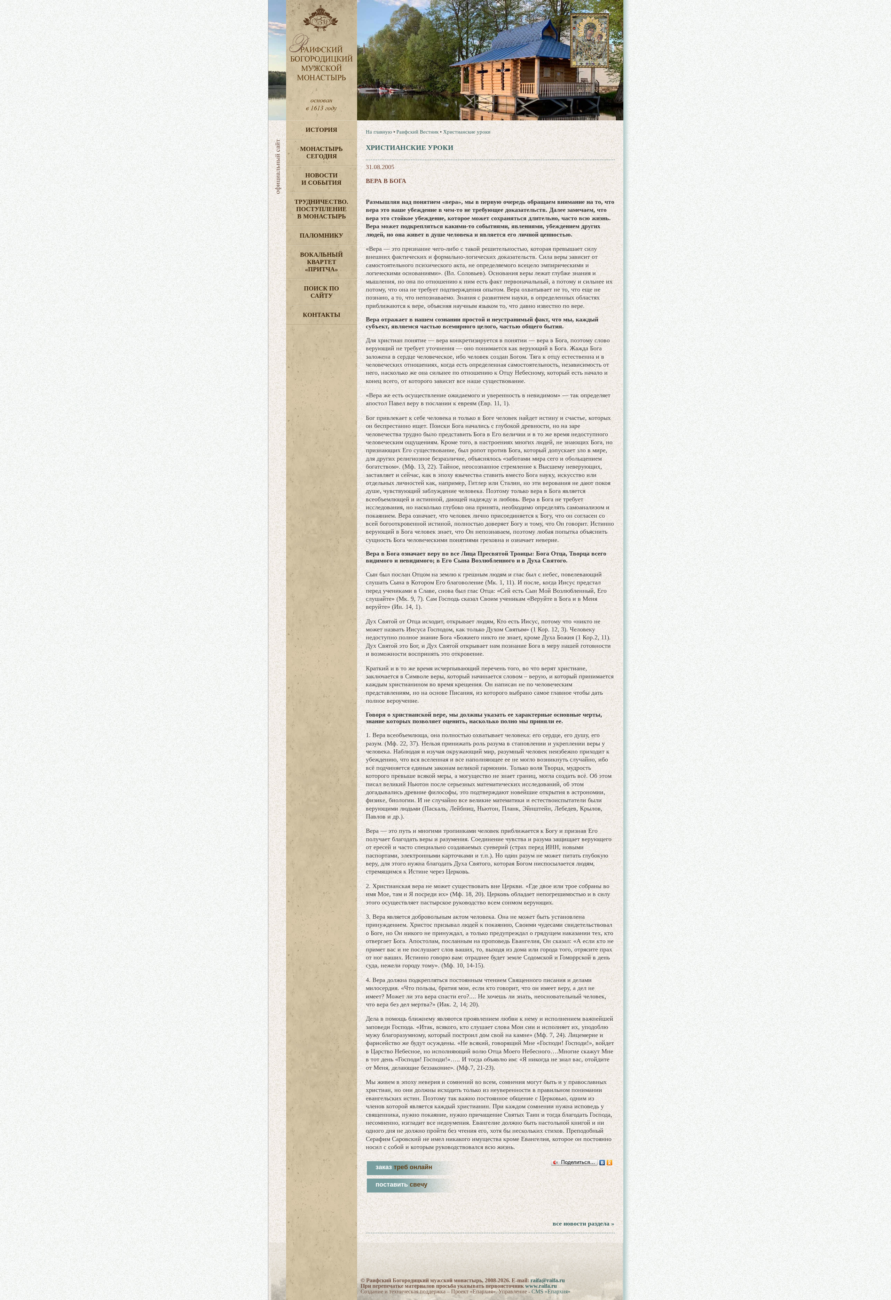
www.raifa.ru (541, 1286)
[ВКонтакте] (602, 1162)
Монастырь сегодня (321, 152)
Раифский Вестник (417, 132)
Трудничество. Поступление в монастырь (321, 209)
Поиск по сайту (321, 292)
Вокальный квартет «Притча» (321, 262)
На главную (379, 132)
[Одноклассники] (609, 1162)
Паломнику (321, 235)
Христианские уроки (466, 132)
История (321, 129)
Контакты (321, 314)
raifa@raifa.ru (547, 1280)
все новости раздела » (583, 1223)
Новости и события (321, 179)
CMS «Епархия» (550, 1291)
